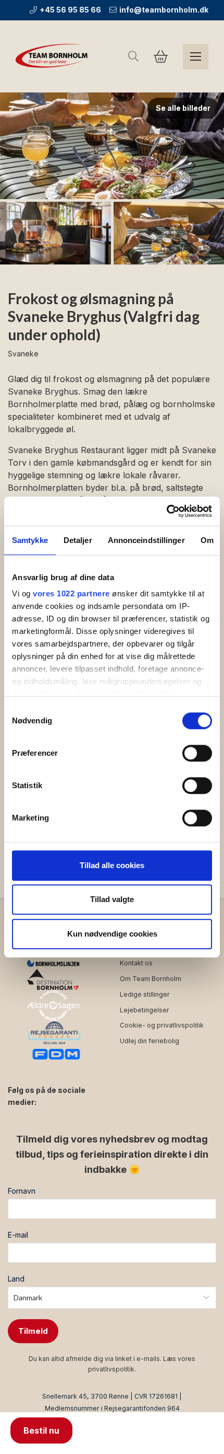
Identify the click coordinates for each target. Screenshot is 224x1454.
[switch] (197, 753)
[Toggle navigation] (195, 57)
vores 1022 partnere (71, 593)
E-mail (18, 1234)
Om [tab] (207, 540)
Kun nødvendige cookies (112, 933)
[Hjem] (53, 56)
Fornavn (21, 1190)
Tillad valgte (112, 899)
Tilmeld (33, 1331)
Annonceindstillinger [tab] (146, 540)
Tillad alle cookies (112, 865)
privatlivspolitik (111, 1369)
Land (16, 1278)
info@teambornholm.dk (163, 9)
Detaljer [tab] (78, 540)
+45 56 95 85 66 (70, 9)
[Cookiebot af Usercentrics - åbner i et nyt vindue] (166, 511)
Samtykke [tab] (30, 540)
